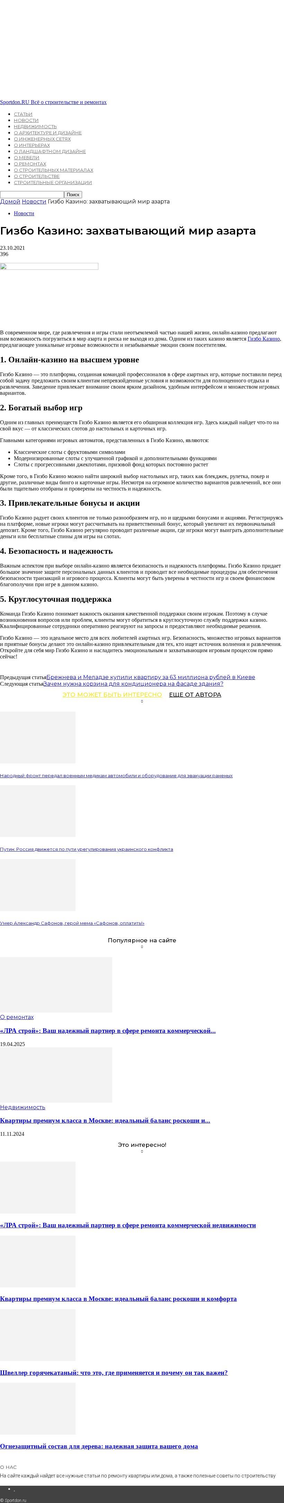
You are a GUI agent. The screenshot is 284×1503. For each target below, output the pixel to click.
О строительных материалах (53, 170)
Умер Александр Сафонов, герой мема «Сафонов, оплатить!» (72, 923)
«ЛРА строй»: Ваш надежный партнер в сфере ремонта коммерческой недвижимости (128, 1225)
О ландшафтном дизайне (50, 151)
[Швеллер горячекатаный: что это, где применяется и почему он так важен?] (38, 1359)
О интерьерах (32, 145)
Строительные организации (53, 182)
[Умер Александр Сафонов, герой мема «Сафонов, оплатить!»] (38, 909)
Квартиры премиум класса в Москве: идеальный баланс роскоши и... (105, 1120)
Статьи (23, 114)
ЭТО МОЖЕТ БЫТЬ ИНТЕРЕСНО (112, 694)
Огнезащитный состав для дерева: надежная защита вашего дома (99, 1446)
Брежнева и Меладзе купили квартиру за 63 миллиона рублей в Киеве (150, 677)
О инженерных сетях (42, 139)
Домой (10, 201)
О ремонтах (30, 164)
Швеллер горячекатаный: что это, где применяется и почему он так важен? (114, 1372)
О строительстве (37, 176)
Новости (26, 120)
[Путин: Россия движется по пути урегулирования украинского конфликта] (38, 835)
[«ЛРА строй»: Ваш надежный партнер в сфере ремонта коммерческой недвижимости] (56, 1011)
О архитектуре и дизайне (48, 132)
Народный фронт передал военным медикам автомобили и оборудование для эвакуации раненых (116, 775)
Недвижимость (35, 126)
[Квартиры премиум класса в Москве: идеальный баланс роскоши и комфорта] (56, 1101)
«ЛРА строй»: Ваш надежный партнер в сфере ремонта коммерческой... (108, 1030)
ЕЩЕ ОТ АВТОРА (195, 694)
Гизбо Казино (264, 339)
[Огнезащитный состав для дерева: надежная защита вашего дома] (38, 1433)
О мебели (26, 157)
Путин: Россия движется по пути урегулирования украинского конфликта (86, 849)
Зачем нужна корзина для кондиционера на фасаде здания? (133, 684)
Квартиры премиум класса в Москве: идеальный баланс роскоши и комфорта (118, 1298)
